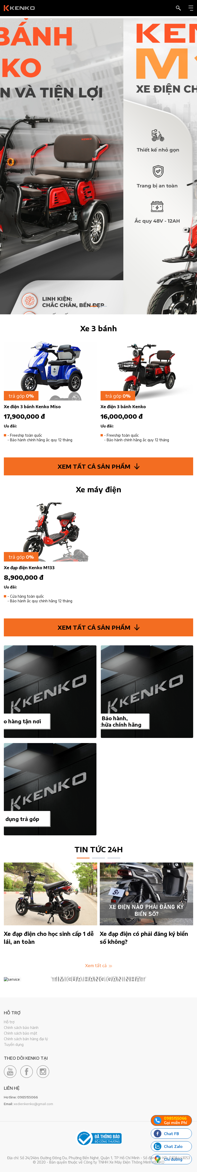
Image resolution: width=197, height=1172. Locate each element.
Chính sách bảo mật (20, 1033)
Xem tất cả (96, 966)
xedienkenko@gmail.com (33, 1104)
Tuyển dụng (14, 1044)
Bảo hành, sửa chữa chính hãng (114, 721)
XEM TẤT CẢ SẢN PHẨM (94, 466)
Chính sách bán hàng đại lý (26, 1039)
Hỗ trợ (9, 1022)
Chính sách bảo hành (21, 1027)
